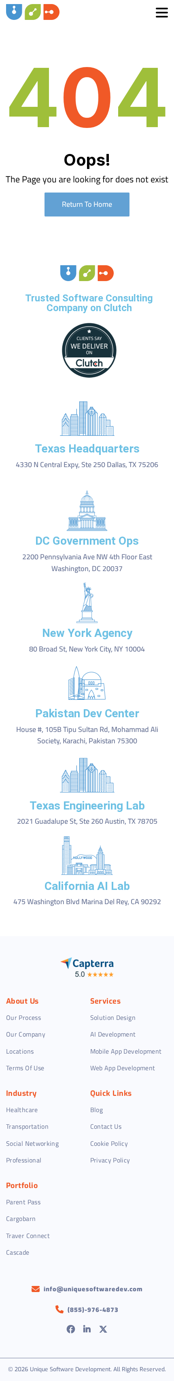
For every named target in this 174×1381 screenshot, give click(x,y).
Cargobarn (21, 1218)
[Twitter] (103, 1330)
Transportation (27, 1126)
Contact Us (106, 1126)
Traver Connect (28, 1235)
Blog (96, 1110)
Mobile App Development (126, 1051)
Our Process (23, 1017)
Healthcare (22, 1110)
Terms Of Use (25, 1068)
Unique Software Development (70, 1369)
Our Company (25, 1034)
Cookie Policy (109, 1143)
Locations (20, 1051)
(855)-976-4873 (93, 1310)
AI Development (113, 1034)
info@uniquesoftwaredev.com (93, 1289)
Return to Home (87, 204)
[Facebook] (71, 1330)
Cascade (18, 1252)
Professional (23, 1160)
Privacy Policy (110, 1160)
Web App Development (122, 1068)
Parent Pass (23, 1202)
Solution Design (113, 1017)
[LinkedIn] (87, 1330)
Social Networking (32, 1143)
